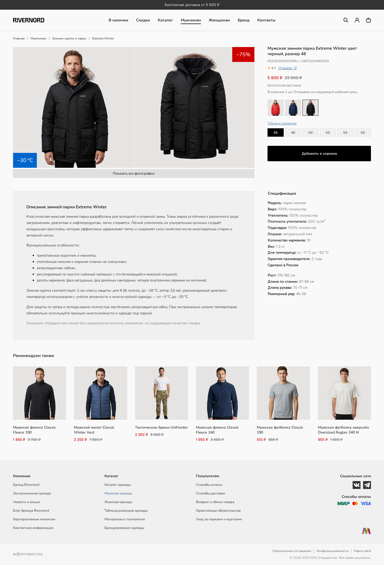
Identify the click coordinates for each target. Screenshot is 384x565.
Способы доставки (210, 493)
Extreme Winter (103, 38)
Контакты (266, 20)
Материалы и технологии (124, 519)
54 (345, 132)
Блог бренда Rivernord (31, 510)
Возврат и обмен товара (215, 502)
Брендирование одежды (124, 528)
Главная (19, 38)
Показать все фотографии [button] (134, 173)
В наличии (118, 20)
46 (276, 132)
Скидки (143, 20)
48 (293, 132)
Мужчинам (191, 20)
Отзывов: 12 (287, 68)
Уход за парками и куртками (219, 519)
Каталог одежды (117, 484)
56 (363, 132)
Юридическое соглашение (292, 551)
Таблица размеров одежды (126, 510)
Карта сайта (362, 551)
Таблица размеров (281, 123)
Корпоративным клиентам (34, 519)
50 (311, 132)
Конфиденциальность (332, 551)
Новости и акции (26, 502)
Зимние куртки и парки (69, 38)
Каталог (165, 20)
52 (328, 132)
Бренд (243, 20)
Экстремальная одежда (32, 493)
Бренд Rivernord (26, 484)
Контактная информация (33, 528)
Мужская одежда (118, 493)
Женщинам (219, 20)
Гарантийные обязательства (218, 510)
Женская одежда (118, 502)
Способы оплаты (209, 484)
